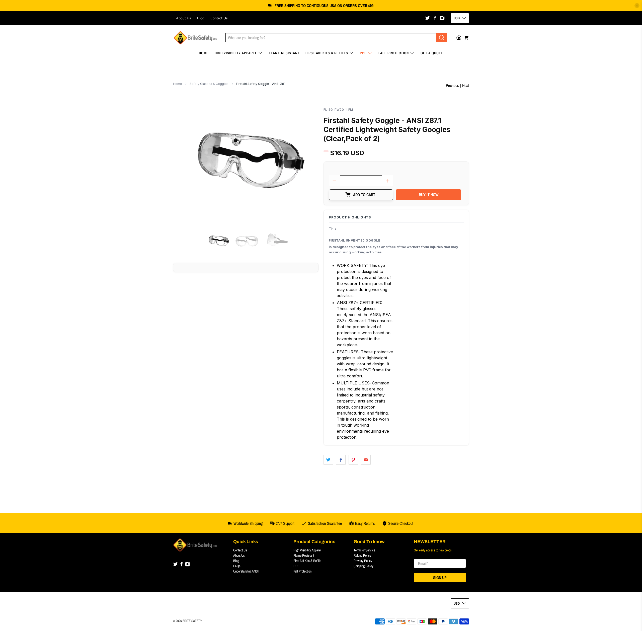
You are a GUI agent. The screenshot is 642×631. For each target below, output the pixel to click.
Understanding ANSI (246, 571)
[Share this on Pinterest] (353, 460)
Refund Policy (362, 555)
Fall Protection (393, 53)
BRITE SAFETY (192, 620)
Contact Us (219, 18)
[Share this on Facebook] (341, 460)
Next (465, 85)
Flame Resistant (284, 53)
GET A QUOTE (432, 53)
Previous (452, 85)
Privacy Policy (363, 560)
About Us (183, 18)
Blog (200, 18)
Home (204, 53)
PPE (363, 53)
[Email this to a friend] (366, 460)
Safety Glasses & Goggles (209, 83)
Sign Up (440, 577)
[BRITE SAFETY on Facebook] (435, 18)
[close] (636, 5)
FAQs (236, 566)
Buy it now (428, 194)
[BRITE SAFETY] (195, 37)
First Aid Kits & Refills (326, 53)
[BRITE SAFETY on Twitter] (427, 18)
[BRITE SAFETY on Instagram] (442, 18)
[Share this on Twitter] (328, 460)
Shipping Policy (363, 566)
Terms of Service (364, 550)
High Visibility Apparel (236, 53)
